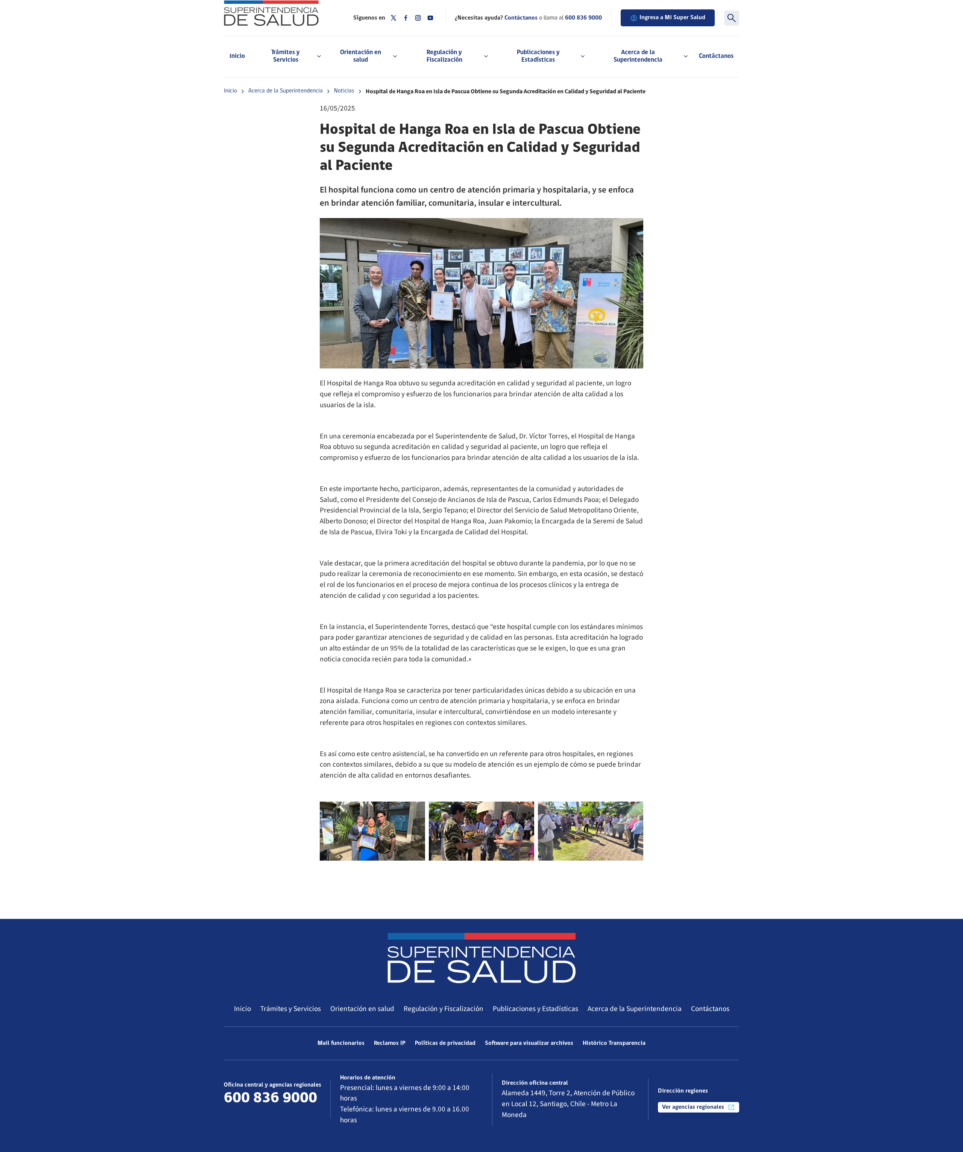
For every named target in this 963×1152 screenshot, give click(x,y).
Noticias (344, 91)
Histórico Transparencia (614, 1043)
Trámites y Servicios (290, 1008)
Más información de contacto (269, 1112)
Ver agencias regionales (694, 1107)
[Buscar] (731, 18)
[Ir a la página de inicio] (279, 13)
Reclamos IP (390, 1043)
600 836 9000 (583, 18)
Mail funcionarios (341, 1043)
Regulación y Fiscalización (443, 1008)
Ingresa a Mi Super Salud (672, 18)
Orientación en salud (362, 1008)
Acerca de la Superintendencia (285, 91)
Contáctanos (716, 56)
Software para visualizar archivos (529, 1043)
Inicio (237, 56)
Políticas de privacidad (445, 1043)
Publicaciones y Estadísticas (535, 1008)
